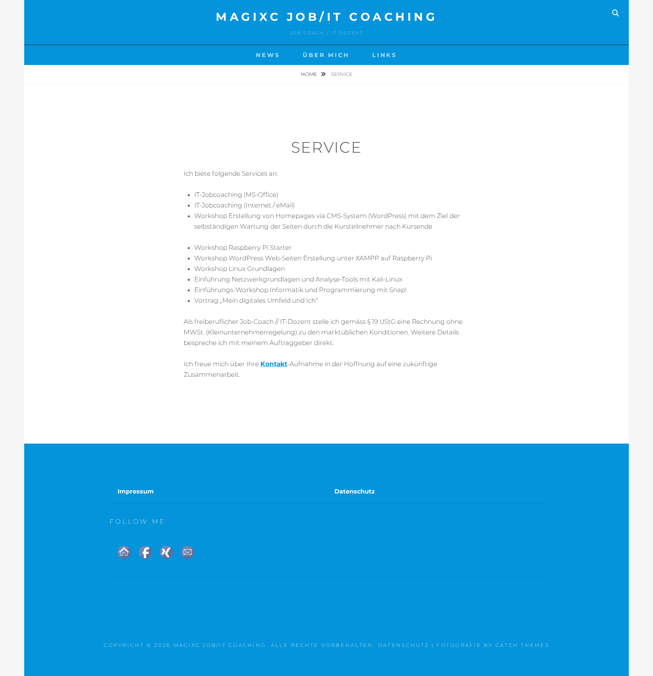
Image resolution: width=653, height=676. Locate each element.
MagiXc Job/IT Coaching (326, 17)
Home (309, 74)
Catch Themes (522, 645)
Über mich (326, 55)
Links (384, 55)
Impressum (136, 491)
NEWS (268, 55)
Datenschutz (354, 491)
